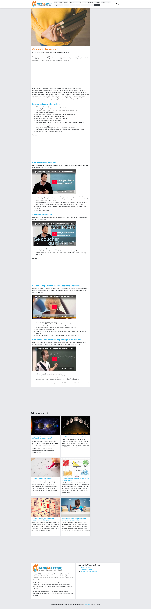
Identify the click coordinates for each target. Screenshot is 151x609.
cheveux (97, 2)
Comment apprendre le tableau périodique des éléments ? (42, 519)
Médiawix (87, 604)
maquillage (90, 2)
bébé (108, 2)
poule (78, 5)
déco (55, 2)
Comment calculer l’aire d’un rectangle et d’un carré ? (75, 479)
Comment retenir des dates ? (41, 478)
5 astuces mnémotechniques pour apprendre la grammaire (74, 519)
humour (83, 5)
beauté (60, 2)
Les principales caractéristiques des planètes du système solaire (44, 438)
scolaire (68, 52)
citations (54, 376)
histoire (103, 2)
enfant (84, 2)
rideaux (66, 5)
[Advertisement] (45, 75)
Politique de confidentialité (89, 571)
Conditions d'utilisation (87, 569)
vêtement (78, 2)
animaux (72, 5)
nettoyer (72, 2)
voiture (66, 2)
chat (61, 5)
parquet (56, 5)
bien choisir (90, 5)
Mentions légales (86, 568)
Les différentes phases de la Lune (74, 437)
